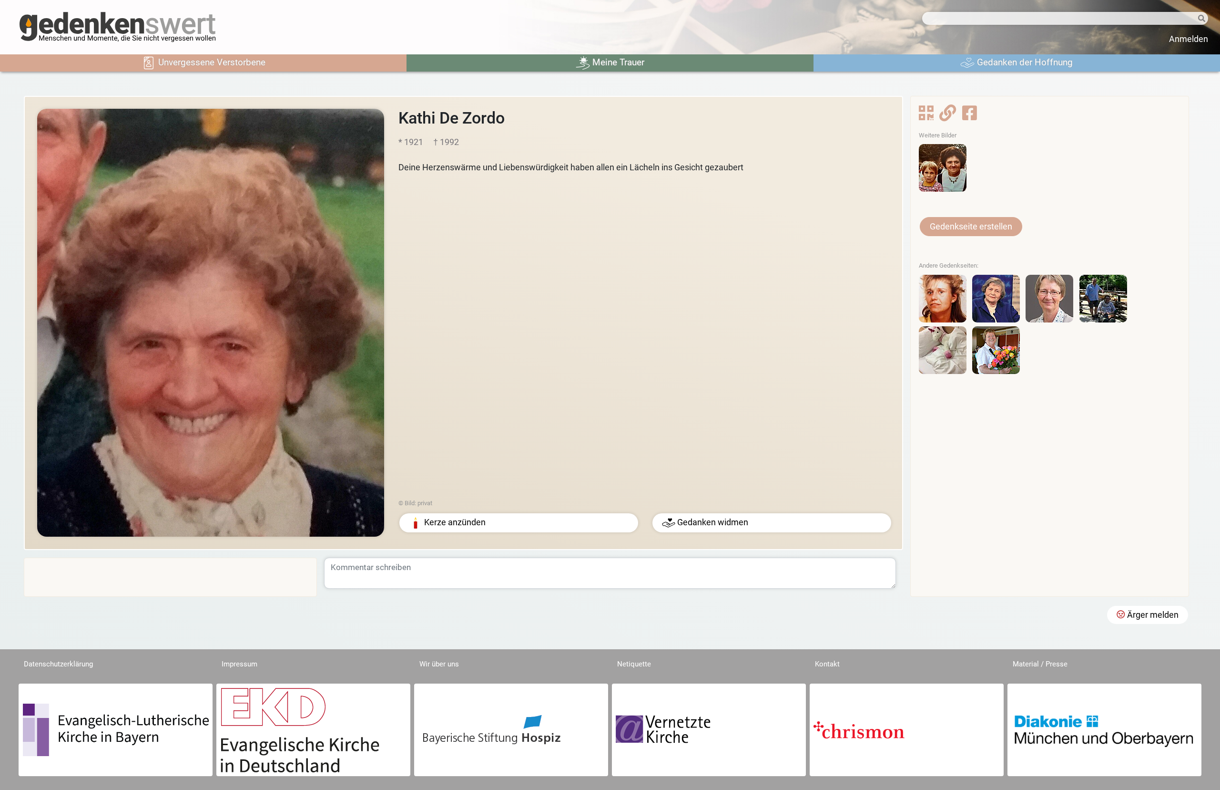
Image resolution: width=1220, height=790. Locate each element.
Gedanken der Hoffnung (1024, 62)
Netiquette (634, 664)
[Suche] (1194, 19)
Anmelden (1188, 39)
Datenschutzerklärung (58, 664)
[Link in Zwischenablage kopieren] (947, 116)
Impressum (239, 664)
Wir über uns (439, 664)
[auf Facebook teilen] (969, 116)
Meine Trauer (617, 62)
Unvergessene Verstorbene (210, 62)
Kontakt (827, 664)
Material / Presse (1040, 664)
